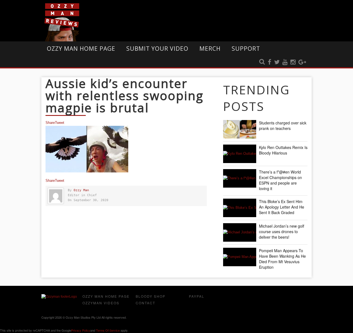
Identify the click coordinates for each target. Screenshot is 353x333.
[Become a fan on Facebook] (269, 62)
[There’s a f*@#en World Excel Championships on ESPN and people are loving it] (240, 178)
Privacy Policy (80, 330)
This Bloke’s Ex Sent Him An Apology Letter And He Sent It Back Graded (281, 207)
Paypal (196, 296)
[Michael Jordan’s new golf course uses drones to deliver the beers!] (240, 232)
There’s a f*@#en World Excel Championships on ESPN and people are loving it (280, 180)
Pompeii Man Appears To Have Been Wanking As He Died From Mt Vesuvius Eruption (282, 259)
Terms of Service (108, 330)
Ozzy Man (81, 190)
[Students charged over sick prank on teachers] (240, 129)
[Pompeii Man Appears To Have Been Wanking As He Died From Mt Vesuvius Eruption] (240, 257)
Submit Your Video (157, 48)
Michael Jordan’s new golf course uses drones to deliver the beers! (281, 231)
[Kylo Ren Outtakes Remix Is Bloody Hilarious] (240, 154)
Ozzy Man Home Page (81, 48)
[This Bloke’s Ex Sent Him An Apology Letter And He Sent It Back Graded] (240, 208)
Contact (145, 302)
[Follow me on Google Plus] (302, 62)
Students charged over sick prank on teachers (282, 125)
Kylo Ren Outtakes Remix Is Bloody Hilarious (283, 150)
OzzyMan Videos (100, 302)
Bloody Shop (150, 296)
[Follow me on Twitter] (277, 62)
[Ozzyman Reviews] (59, 297)
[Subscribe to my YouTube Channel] (285, 62)
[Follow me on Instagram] (293, 62)
